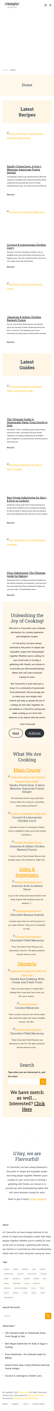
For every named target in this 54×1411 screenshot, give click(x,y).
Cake (34, 1269)
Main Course (27, 770)
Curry (6, 1279)
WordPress (18, 1398)
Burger (25, 1269)
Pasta (33, 1288)
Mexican (7, 1288)
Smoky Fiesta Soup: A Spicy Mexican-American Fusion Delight (24, 169)
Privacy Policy (31, 1398)
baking (6, 1269)
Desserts (27, 964)
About (15, 733)
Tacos (33, 1293)
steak (25, 1293)
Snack (6, 1293)
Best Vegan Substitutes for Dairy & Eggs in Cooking (27, 499)
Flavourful (23, 1392)
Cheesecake (8, 1274)
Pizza (42, 1288)
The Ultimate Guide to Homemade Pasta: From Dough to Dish (27, 422)
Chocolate (31, 1274)
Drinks (36, 1279)
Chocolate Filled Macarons (27, 940)
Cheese (42, 1269)
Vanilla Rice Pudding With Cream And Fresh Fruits (27, 980)
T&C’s (26, 1404)
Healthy (36, 1283)
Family (6, 1283)
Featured (16, 1283)
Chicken (20, 1274)
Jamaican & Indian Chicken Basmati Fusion (24, 318)
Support (15, 1404)
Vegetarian (8, 1297)
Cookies (43, 1274)
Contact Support (37, 1199)
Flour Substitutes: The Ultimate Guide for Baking (26, 574)
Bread (15, 1269)
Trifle (42, 1293)
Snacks (16, 1293)
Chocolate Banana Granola (27, 914)
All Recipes (35, 733)
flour (26, 1283)
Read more (10, 194)
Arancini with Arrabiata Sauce (27, 887)
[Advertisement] (27, 39)
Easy (45, 1279)
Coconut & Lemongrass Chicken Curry (26, 246)
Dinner (27, 1279)
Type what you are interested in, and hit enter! (26, 1074)
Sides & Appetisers (27, 872)
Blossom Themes (35, 1395)
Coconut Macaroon (27, 1008)
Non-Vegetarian (20, 1288)
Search (43, 1082)
